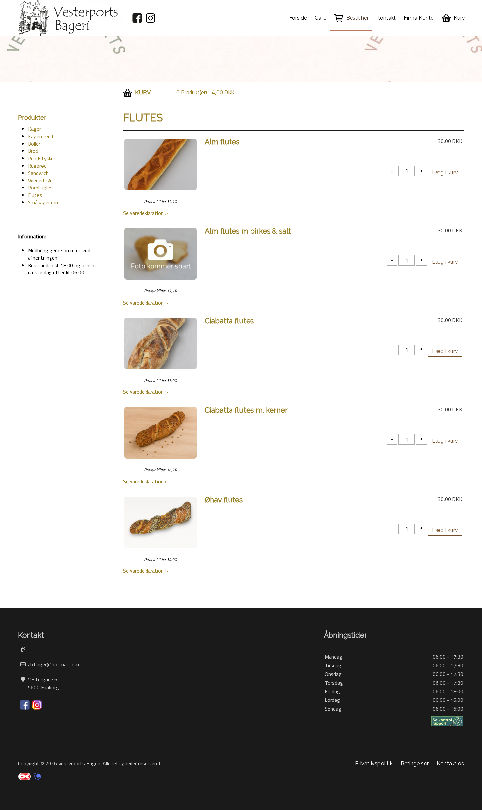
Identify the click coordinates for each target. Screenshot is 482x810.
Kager (34, 129)
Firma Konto (419, 18)
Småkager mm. (44, 202)
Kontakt (386, 18)
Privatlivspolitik (373, 764)
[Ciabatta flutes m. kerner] (160, 432)
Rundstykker (41, 158)
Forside (298, 18)
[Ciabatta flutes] (160, 342)
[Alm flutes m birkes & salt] (160, 253)
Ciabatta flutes (229, 320)
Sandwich (38, 173)
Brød (33, 151)
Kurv (459, 18)
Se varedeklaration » (145, 213)
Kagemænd (40, 136)
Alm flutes (222, 141)
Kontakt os (450, 764)
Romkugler (39, 187)
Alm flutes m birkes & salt (248, 231)
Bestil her (357, 18)
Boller (34, 144)
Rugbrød (37, 165)
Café (320, 18)
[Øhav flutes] (160, 521)
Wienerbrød (40, 180)
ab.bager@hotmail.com (53, 664)
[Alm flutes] (160, 164)
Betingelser (415, 764)
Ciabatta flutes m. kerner (246, 410)
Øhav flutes (224, 499)
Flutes (35, 195)
